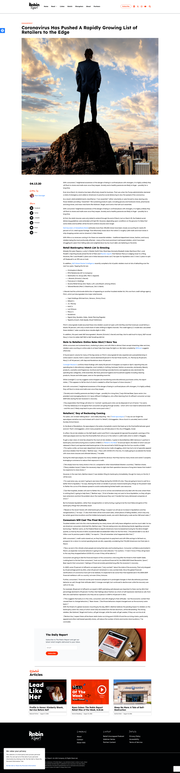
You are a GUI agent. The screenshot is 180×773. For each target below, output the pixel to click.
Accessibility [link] (134, 739)
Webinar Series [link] (109, 739)
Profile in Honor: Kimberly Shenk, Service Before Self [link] (46, 708)
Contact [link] (80, 739)
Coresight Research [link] (70, 365)
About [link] (79, 736)
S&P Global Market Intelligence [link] (83, 263)
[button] (56, 6)
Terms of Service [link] (135, 742)
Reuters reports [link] (106, 254)
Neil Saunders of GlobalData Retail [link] (75, 228)
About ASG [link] (81, 742)
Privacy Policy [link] (134, 736)
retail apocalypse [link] (118, 417)
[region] (24, 758)
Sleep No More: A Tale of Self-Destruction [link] (129, 708)
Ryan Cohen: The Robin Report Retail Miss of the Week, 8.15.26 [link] (87, 708)
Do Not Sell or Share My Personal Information (21, 765)
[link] (2, 30)
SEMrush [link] (139, 348)
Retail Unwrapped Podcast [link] (113, 736)
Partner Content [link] (109, 742)
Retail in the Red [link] (110, 443)
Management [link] (27, 23)
